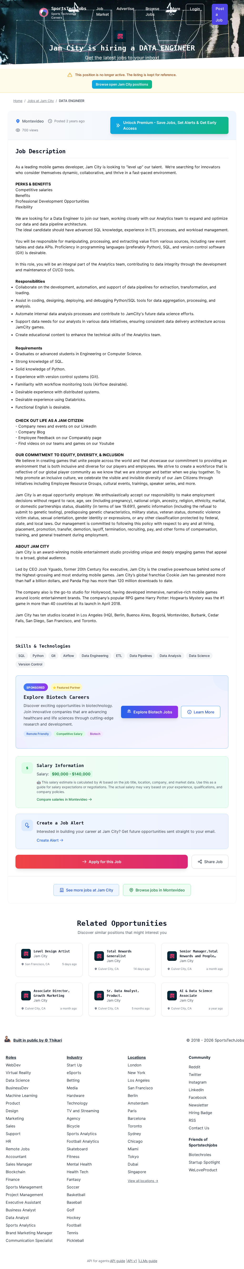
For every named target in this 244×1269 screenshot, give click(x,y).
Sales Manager (19, 1164)
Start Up (74, 1065)
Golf (70, 1210)
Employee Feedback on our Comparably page (59, 437)
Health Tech (77, 1171)
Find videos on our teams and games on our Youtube (66, 443)
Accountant (16, 1156)
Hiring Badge (200, 1112)
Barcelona (137, 1118)
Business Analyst (21, 1210)
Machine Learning (21, 1095)
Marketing (15, 1118)
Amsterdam (138, 1103)
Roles (11, 1057)
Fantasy (74, 1179)
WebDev (13, 1065)
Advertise (125, 8)
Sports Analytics (21, 1225)
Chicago (135, 1141)
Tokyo (133, 1156)
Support (13, 1133)
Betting (73, 1080)
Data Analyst (17, 1217)
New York (136, 1072)
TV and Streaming (83, 1110)
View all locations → (143, 1181)
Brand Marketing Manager (29, 1232)
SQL (21, 656)
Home (17, 101)
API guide (117, 1261)
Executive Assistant (23, 1202)
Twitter (195, 1074)
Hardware (75, 1095)
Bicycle (73, 1126)
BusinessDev (17, 1087)
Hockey (74, 1217)
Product (13, 1103)
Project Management (24, 1194)
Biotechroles (200, 1154)
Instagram (198, 1082)
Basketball (76, 1194)
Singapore (137, 1171)
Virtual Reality (18, 1072)
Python (38, 656)
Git (53, 656)
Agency (73, 1118)
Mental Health (79, 1164)
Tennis (72, 1232)
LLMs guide (148, 1261)
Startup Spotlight (204, 1162)
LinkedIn (196, 1089)
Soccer (73, 1187)
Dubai (133, 1164)
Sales (10, 1126)
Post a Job (220, 14)
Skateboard (77, 1148)
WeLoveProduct (203, 1169)
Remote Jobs (18, 1148)
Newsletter (198, 1105)
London (134, 1065)
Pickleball (75, 1240)
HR (8, 1141)
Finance (13, 1179)
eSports (74, 1072)
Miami (133, 1148)
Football (74, 1225)
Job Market (102, 11)
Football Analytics (83, 1141)
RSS (192, 1120)
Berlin (133, 1095)
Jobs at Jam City (40, 101)
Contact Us (199, 1128)
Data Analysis (170, 656)
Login (195, 8)
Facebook (198, 1097)
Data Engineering (95, 656)
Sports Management (24, 1187)
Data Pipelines (141, 656)
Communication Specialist (29, 1240)
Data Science (199, 656)
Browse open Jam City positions (122, 84)
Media (72, 1087)
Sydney (134, 1133)
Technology (77, 1103)
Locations (137, 1057)
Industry (74, 1057)
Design (12, 1110)
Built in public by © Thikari (37, 1040)
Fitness (73, 1156)
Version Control (30, 664)
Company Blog (31, 432)
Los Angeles (139, 1080)
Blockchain (15, 1171)
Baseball (74, 1202)
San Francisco (140, 1087)
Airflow (68, 656)
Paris (132, 1110)
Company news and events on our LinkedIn (57, 426)
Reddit (194, 1066)
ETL (119, 656)
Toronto (135, 1126)
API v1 (132, 1261)
